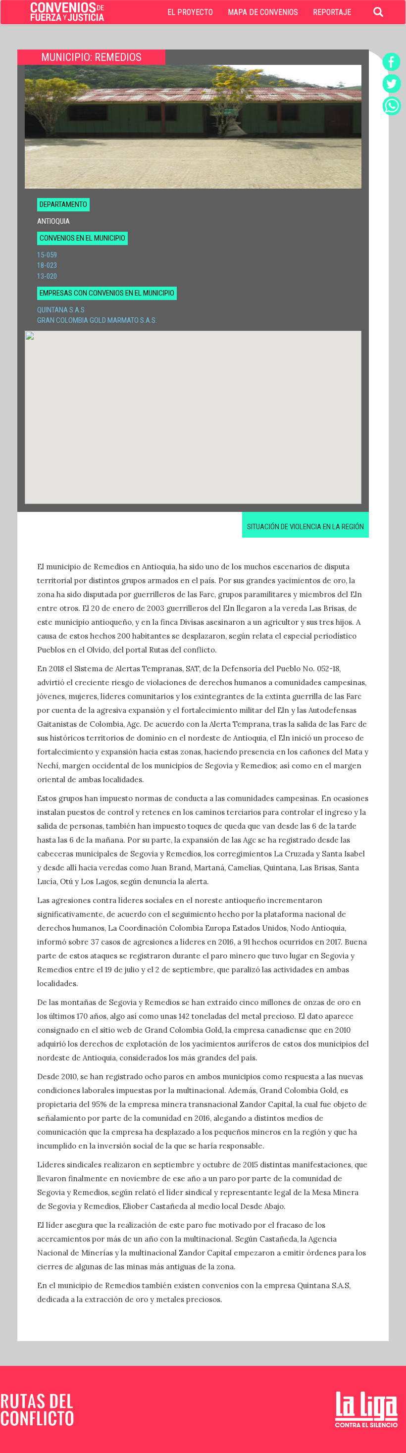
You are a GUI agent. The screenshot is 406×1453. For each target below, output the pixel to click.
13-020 (47, 276)
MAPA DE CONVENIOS (263, 12)
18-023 (47, 265)
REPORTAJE (332, 12)
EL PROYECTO (190, 12)
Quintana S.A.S (61, 309)
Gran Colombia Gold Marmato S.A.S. (97, 320)
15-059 (47, 255)
